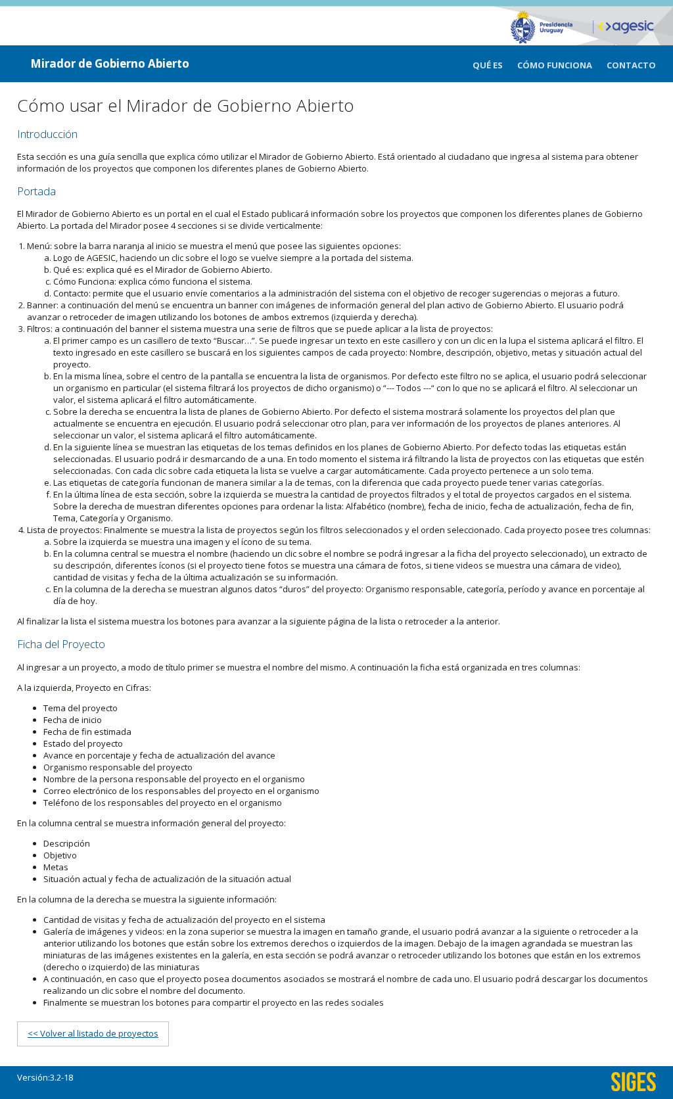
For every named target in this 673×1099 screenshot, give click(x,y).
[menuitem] (495, 65)
